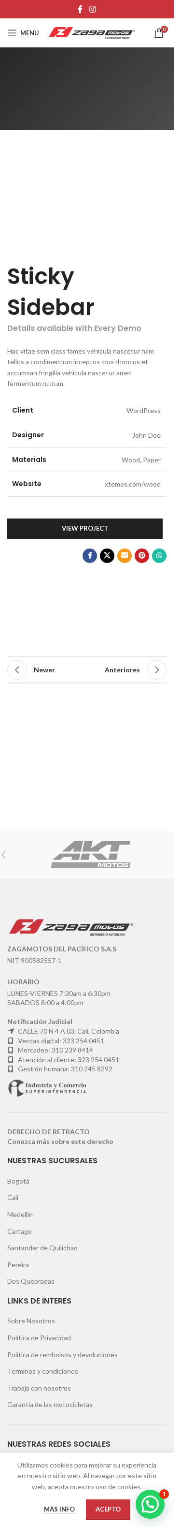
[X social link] (107, 556)
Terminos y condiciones (42, 1371)
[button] (150, 1504)
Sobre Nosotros (31, 1321)
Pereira (18, 1264)
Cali (12, 1197)
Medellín (20, 1214)
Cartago (19, 1231)
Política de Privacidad (39, 1338)
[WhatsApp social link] (159, 556)
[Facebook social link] (80, 9)
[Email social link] (124, 556)
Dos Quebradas (31, 1281)
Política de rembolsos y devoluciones (62, 1354)
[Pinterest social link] (142, 556)
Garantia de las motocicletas (50, 1404)
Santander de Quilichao (42, 1248)
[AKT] (90, 854)
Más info (60, 1509)
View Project (85, 528)
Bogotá (18, 1181)
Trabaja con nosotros (39, 1388)
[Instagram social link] (92, 9)
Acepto (108, 1509)
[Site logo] (92, 32)
